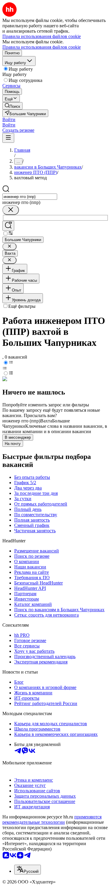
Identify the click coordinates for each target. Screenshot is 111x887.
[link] (12, 106)
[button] (8, 119)
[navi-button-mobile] (8, 138)
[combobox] (29, 197)
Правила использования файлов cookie (41, 47)
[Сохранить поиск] (8, 226)
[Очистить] (10, 210)
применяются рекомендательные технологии (52, 819)
